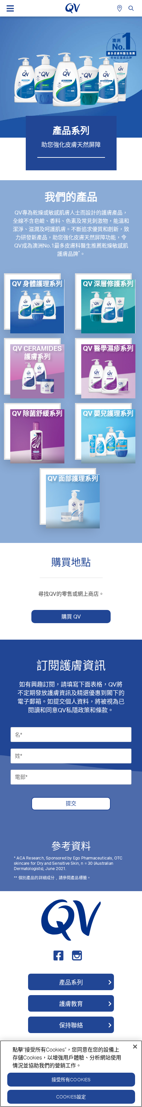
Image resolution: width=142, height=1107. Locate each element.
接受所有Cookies (71, 1079)
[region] (71, 1073)
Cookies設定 (71, 1096)
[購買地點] (120, 8)
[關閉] (135, 1046)
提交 (71, 803)
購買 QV (71, 616)
